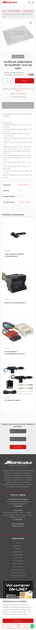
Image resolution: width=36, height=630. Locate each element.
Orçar (24, 81)
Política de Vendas (18, 570)
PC (19, 196)
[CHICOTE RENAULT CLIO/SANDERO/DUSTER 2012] (18, 332)
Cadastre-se (18, 558)
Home (18, 543)
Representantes (18, 555)
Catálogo (18, 549)
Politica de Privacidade (18, 576)
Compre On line (18, 564)
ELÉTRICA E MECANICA (14, 11)
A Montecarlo (18, 546)
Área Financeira (18, 567)
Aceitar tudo (18, 621)
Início (3, 11)
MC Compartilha (18, 561)
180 (19, 191)
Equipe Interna (18, 552)
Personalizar (10, 626)
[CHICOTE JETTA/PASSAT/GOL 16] (18, 283)
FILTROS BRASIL (20, 94)
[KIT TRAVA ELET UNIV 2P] (18, 381)
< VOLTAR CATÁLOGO (18, 56)
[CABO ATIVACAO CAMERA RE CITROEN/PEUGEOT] (18, 234)
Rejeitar (26, 626)
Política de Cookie (18, 573)
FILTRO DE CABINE (28, 11)
